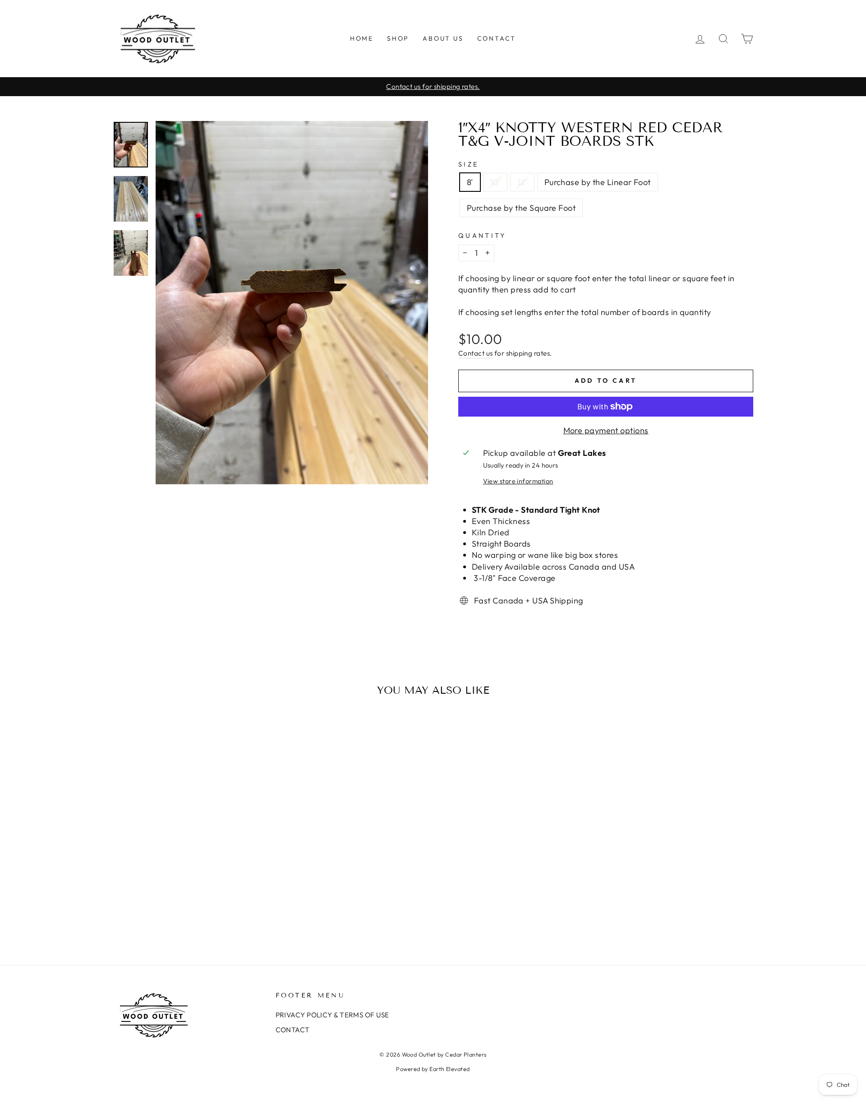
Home (361, 38)
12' (522, 182)
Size (468, 164)
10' (495, 182)
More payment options (606, 430)
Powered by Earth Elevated (433, 1068)
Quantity (482, 236)
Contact (496, 38)
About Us (443, 38)
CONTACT (293, 1029)
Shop (398, 38)
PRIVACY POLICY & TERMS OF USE (332, 1015)
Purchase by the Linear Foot (597, 182)
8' (470, 182)
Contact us (475, 353)
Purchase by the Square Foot (521, 208)
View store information (518, 481)
